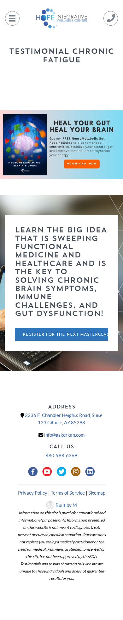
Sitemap (96, 493)
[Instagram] (77, 471)
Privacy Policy (32, 493)
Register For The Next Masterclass (65, 334)
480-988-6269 (61, 455)
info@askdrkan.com (64, 435)
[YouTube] (48, 471)
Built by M (66, 505)
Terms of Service (68, 493)
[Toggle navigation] (12, 18)
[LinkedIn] (90, 471)
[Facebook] (34, 471)
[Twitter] (62, 471)
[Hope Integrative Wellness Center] (61, 17)
